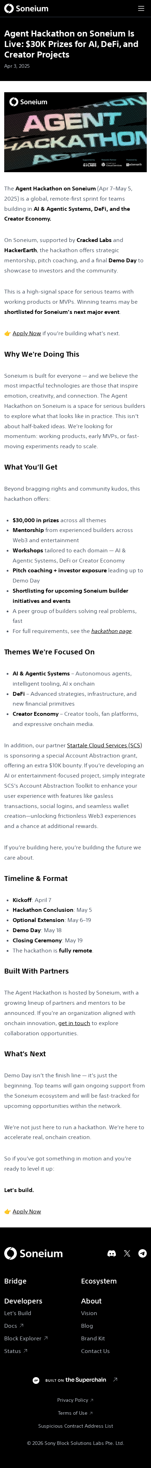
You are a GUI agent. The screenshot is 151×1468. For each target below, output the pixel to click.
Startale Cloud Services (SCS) (104, 745)
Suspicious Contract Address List (75, 1426)
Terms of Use (72, 1413)
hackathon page (111, 630)
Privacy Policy (72, 1400)
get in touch (74, 1022)
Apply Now (27, 333)
